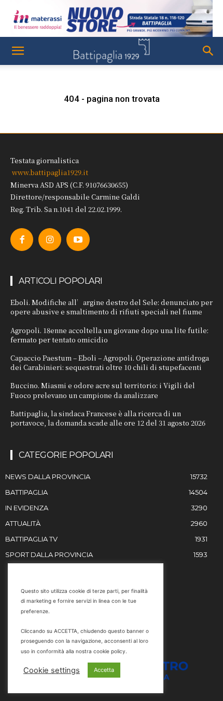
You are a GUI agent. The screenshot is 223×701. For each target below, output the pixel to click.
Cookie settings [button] (51, 670)
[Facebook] (21, 239)
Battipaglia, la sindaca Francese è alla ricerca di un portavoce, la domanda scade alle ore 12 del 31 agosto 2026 (107, 418)
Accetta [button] (104, 669)
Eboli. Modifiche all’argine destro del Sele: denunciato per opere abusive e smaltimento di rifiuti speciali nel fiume (111, 306)
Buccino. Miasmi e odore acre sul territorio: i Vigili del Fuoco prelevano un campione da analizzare (102, 390)
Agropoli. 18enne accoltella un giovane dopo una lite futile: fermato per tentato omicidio (109, 335)
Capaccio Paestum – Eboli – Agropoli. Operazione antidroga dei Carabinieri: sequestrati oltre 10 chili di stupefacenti (109, 362)
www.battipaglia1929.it (50, 172)
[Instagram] (49, 239)
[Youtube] (77, 239)
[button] (17, 51)
